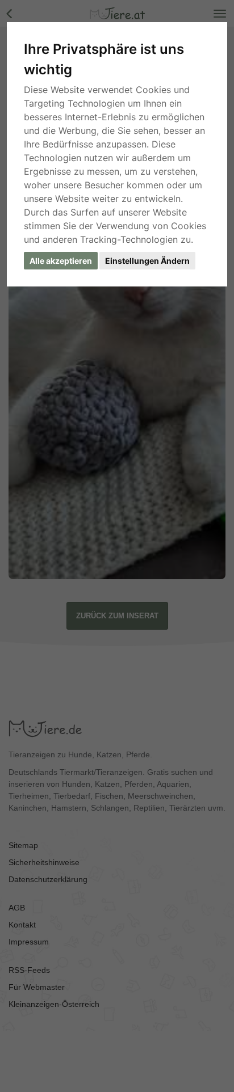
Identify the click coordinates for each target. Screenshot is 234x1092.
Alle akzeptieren (61, 260)
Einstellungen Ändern (147, 260)
